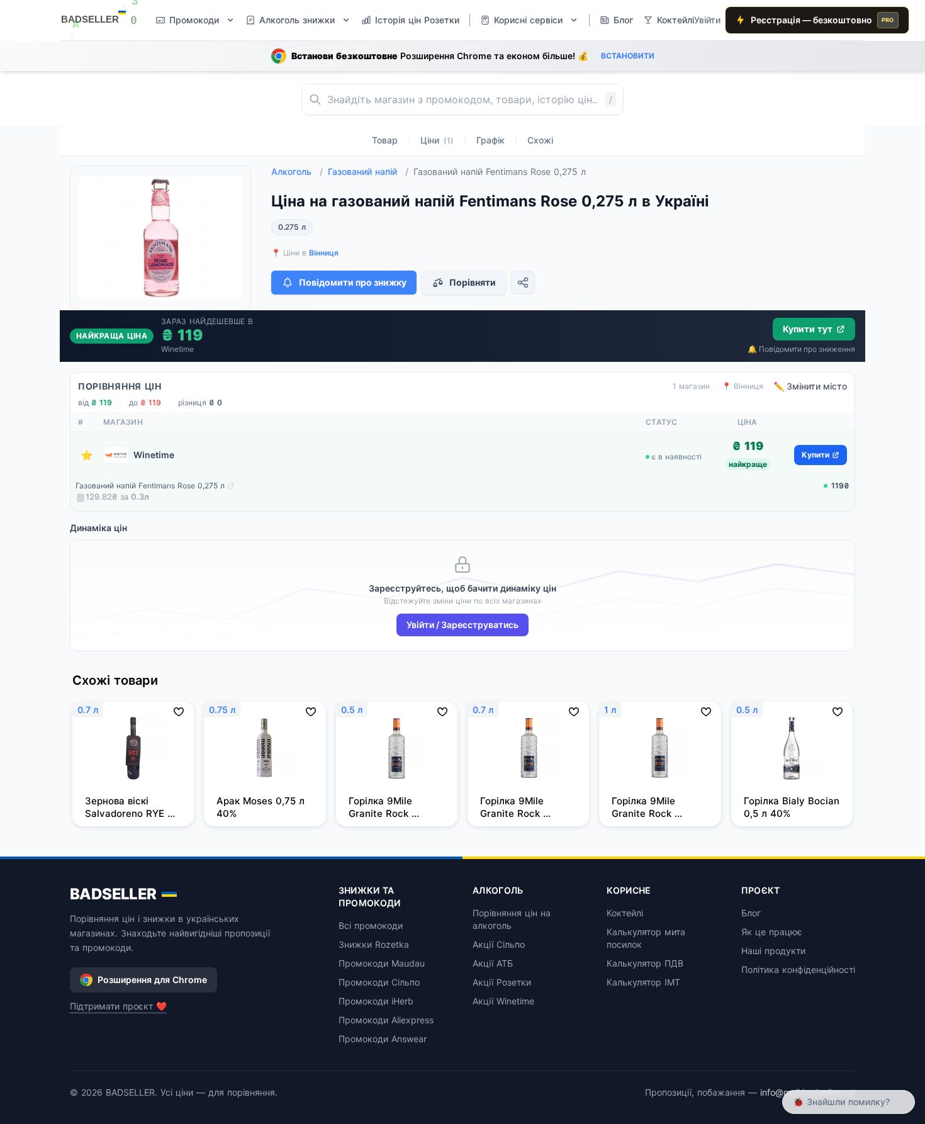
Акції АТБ (493, 963)
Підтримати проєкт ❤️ (118, 1006)
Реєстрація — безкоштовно (822, 19)
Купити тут (807, 328)
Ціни (437, 140)
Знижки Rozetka (374, 944)
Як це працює (771, 931)
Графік (490, 140)
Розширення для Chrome (152, 979)
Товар (385, 140)
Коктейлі (625, 913)
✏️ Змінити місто (810, 386)
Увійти (707, 19)
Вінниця (324, 252)
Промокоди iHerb (376, 1001)
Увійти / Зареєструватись (462, 624)
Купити (815, 454)
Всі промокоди (371, 925)
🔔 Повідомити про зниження (801, 349)
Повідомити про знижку (352, 282)
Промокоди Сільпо (379, 982)
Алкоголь (297, 171)
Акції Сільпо (499, 944)
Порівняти (472, 282)
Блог (751, 913)
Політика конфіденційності (798, 969)
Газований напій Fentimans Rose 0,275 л (150, 485)
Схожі (540, 140)
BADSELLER (113, 894)
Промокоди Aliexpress (386, 1019)
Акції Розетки (502, 982)
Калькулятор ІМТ (643, 982)
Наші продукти (773, 950)
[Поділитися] (523, 283)
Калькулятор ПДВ (645, 963)
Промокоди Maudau (382, 963)
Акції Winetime (503, 1001)
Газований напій (368, 171)
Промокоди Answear (383, 1038)
